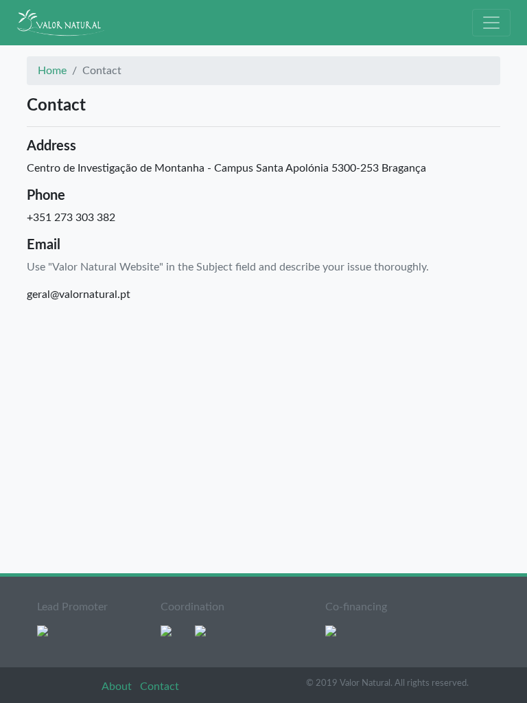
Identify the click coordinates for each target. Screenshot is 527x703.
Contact (159, 686)
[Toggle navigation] (491, 22)
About (118, 686)
